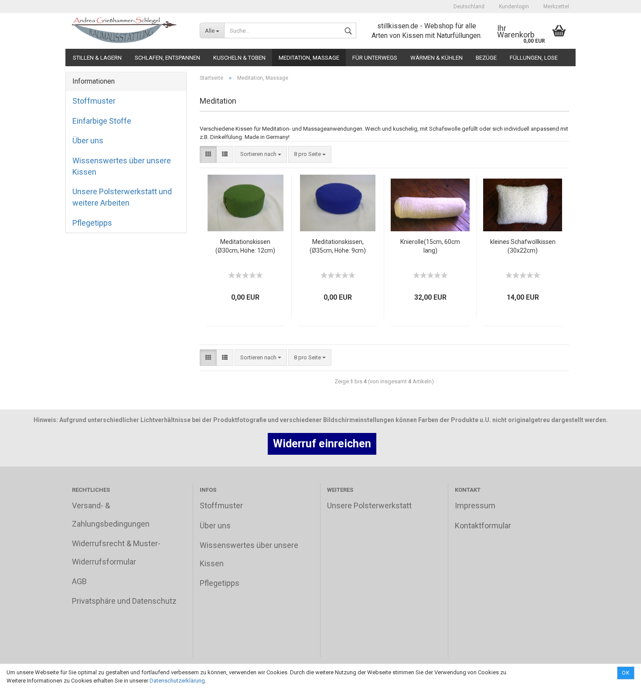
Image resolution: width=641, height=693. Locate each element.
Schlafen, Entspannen (167, 57)
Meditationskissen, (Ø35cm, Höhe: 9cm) (338, 246)
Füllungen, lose (534, 57)
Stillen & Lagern (97, 57)
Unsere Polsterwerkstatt (369, 505)
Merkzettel (555, 6)
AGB (79, 581)
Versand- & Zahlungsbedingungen (111, 514)
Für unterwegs (374, 57)
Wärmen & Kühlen (436, 57)
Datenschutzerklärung (177, 680)
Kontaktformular (483, 525)
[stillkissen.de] (129, 30)
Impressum (475, 505)
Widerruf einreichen (322, 443)
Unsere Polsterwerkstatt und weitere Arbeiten (122, 197)
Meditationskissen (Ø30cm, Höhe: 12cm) (245, 246)
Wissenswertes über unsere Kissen (121, 166)
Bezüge (486, 57)
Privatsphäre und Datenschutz (124, 600)
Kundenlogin (513, 6)
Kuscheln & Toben (239, 57)
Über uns (87, 140)
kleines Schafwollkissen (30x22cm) (523, 246)
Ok (626, 673)
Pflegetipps (92, 222)
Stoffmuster (94, 100)
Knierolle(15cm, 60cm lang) (430, 246)
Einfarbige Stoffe (101, 120)
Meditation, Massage (309, 57)
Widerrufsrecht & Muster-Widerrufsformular (116, 552)
